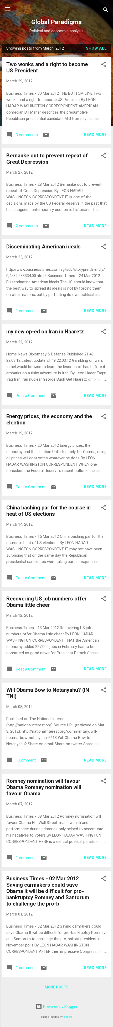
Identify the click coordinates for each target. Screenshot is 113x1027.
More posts (57, 987)
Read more (95, 134)
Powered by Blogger (60, 1006)
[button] (103, 65)
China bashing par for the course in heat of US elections (48, 510)
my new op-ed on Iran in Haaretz (45, 331)
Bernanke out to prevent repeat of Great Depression (47, 158)
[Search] (105, 11)
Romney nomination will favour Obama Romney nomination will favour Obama (43, 787)
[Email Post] (46, 136)
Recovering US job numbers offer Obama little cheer (46, 601)
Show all (96, 48)
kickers (68, 1017)
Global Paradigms (56, 22)
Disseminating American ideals (43, 246)
